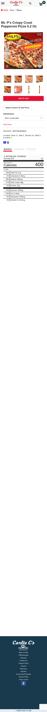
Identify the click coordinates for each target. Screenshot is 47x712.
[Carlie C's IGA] (16, 3)
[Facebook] (23, 683)
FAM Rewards (23, 655)
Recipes (23, 671)
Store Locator (23, 652)
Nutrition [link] (8, 149)
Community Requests (23, 674)
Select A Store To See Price (17, 108)
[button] (7, 79)
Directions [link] (31, 149)
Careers (23, 666)
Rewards (23, 658)
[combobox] (23, 118)
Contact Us (23, 660)
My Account (24, 650)
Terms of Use (23, 679)
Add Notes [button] (7, 124)
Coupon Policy (24, 663)
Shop (12, 10)
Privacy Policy (23, 677)
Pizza (19, 10)
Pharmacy (23, 669)
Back (5, 10)
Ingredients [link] (19, 149)
